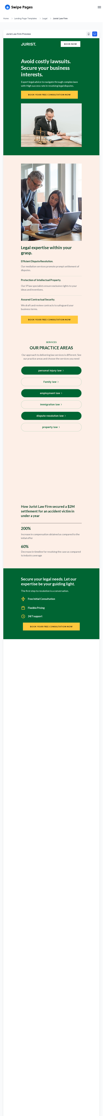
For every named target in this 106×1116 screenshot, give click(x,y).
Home (6, 18)
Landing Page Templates (25, 18)
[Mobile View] (88, 33)
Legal (44, 18)
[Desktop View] (94, 33)
